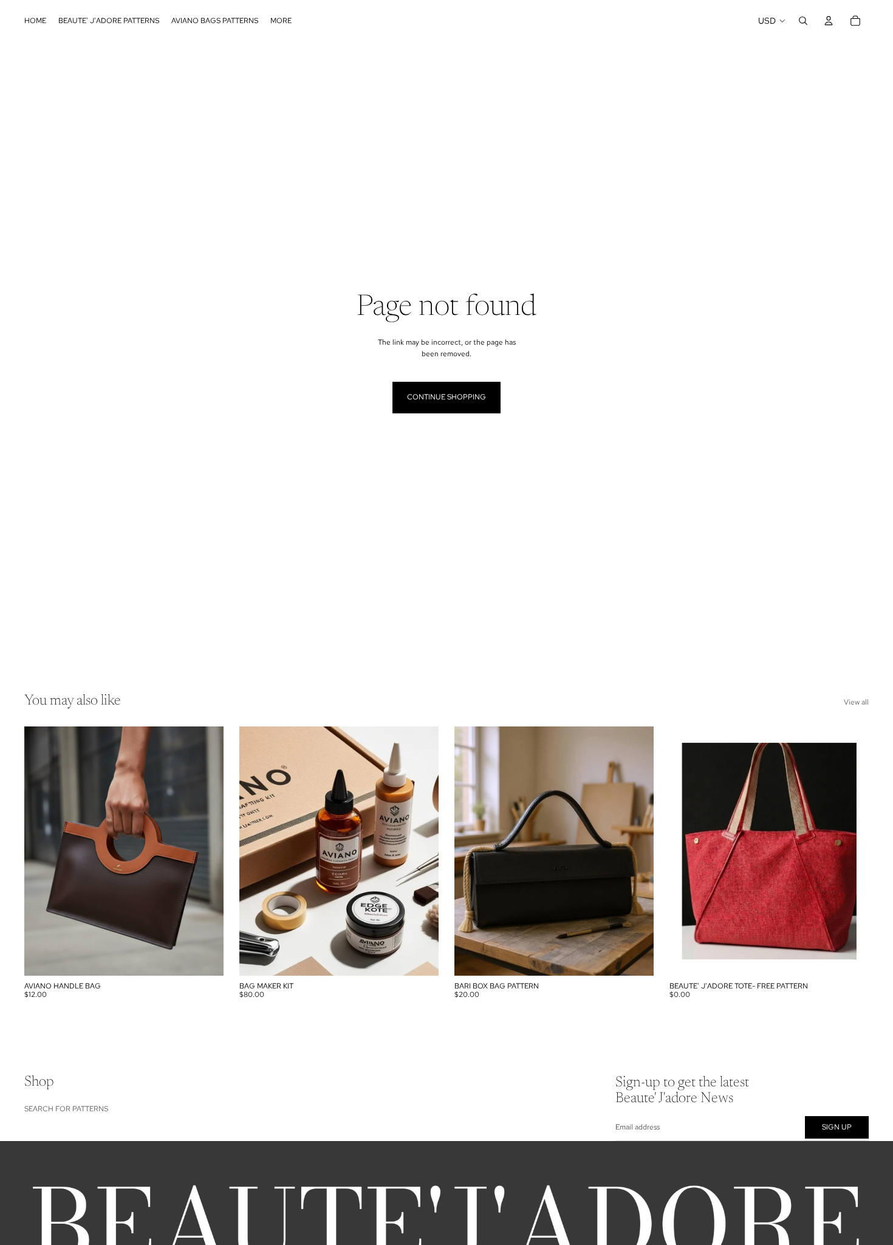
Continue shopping (446, 397)
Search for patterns (66, 1108)
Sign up (837, 1126)
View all (856, 702)
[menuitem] (281, 21)
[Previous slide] (42, 851)
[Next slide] (205, 851)
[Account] (828, 20)
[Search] (803, 20)
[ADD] (205, 957)
